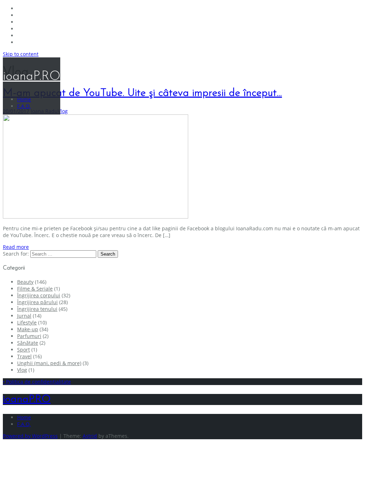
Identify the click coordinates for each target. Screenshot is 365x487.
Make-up (27, 329)
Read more (16, 247)
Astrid (90, 435)
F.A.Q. (24, 106)
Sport (23, 349)
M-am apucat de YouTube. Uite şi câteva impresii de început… (142, 93)
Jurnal (24, 315)
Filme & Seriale (35, 288)
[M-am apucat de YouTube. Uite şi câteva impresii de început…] (95, 216)
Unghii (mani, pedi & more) (49, 363)
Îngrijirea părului (37, 302)
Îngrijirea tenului (37, 309)
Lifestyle (27, 322)
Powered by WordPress (30, 435)
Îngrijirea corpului (38, 295)
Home (24, 99)
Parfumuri (29, 336)
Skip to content (20, 54)
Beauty (25, 281)
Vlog (63, 111)
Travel (24, 356)
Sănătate (27, 342)
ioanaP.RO (31, 76)
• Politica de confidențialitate (37, 381)
